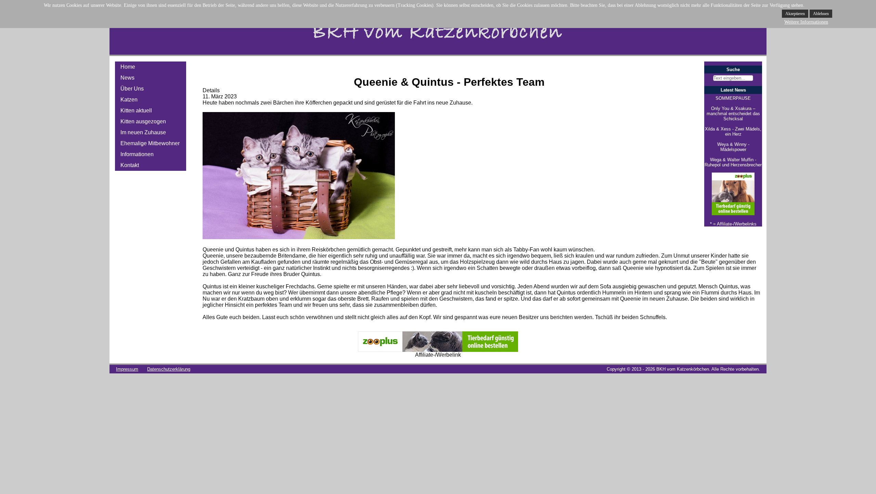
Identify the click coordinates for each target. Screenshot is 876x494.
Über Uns (132, 89)
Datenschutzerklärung (168, 369)
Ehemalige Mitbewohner (150, 143)
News (127, 78)
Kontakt (129, 165)
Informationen (137, 154)
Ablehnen (821, 13)
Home (127, 67)
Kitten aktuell (136, 110)
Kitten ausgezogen (143, 121)
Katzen (129, 99)
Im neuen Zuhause (143, 132)
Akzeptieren (795, 13)
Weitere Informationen (806, 22)
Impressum (127, 369)
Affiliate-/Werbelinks (737, 224)
